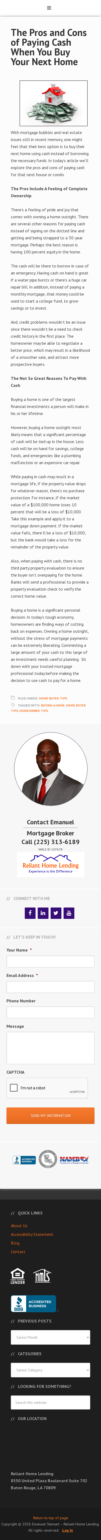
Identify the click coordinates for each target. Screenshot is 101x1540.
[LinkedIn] (43, 913)
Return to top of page (50, 1517)
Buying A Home (53, 705)
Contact (18, 1251)
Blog (15, 1243)
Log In (67, 1530)
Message (15, 1026)
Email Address (22, 975)
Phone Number (21, 1000)
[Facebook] (30, 913)
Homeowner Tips (33, 711)
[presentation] (47, 1088)
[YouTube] (69, 913)
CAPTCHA (15, 1072)
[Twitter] (56, 913)
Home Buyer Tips (53, 698)
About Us (19, 1225)
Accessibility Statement (32, 1234)
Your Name (19, 950)
